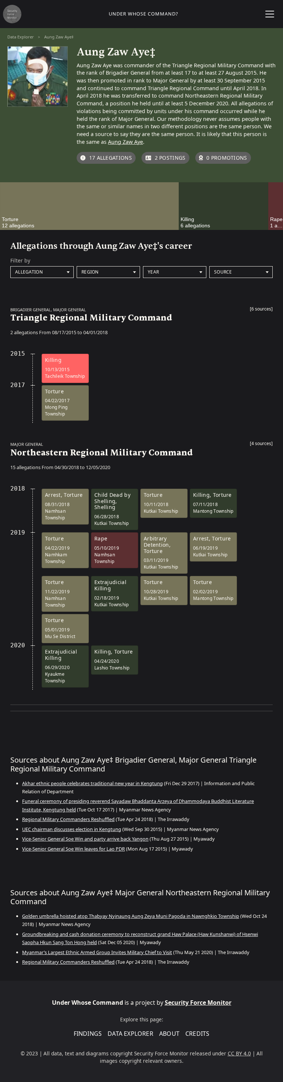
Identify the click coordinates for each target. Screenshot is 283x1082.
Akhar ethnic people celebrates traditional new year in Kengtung (92, 783)
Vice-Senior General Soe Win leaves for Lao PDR (73, 848)
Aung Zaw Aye (125, 141)
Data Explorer (20, 37)
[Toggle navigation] (269, 14)
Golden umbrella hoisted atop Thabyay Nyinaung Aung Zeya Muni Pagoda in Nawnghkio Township (130, 916)
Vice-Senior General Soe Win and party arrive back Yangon (85, 838)
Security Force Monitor (198, 1002)
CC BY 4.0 (239, 1053)
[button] (261, 310)
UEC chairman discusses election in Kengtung (71, 829)
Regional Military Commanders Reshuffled (68, 819)
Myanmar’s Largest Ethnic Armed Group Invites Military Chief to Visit (97, 952)
